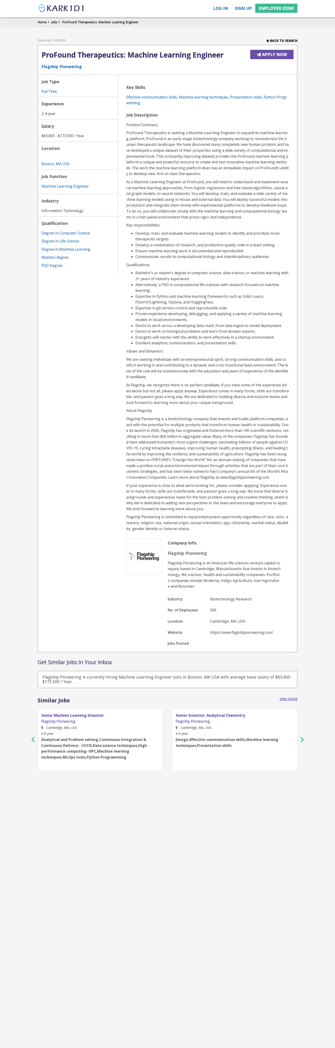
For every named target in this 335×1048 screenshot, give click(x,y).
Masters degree (55, 257)
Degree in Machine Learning (65, 249)
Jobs (54, 22)
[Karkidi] (61, 8)
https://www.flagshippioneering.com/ (241, 632)
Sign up (243, 8)
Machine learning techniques (203, 97)
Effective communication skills (151, 97)
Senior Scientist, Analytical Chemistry (210, 716)
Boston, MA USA (55, 163)
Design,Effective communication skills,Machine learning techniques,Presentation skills (227, 742)
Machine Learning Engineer (65, 186)
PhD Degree (51, 265)
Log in (220, 8)
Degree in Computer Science (65, 233)
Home (42, 22)
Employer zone (276, 8)
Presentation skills (246, 97)
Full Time (49, 91)
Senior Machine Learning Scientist (72, 716)
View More (288, 699)
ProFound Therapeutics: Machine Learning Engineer (100, 22)
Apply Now (274, 54)
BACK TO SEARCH (283, 40)
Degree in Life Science (60, 241)
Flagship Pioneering (61, 66)
